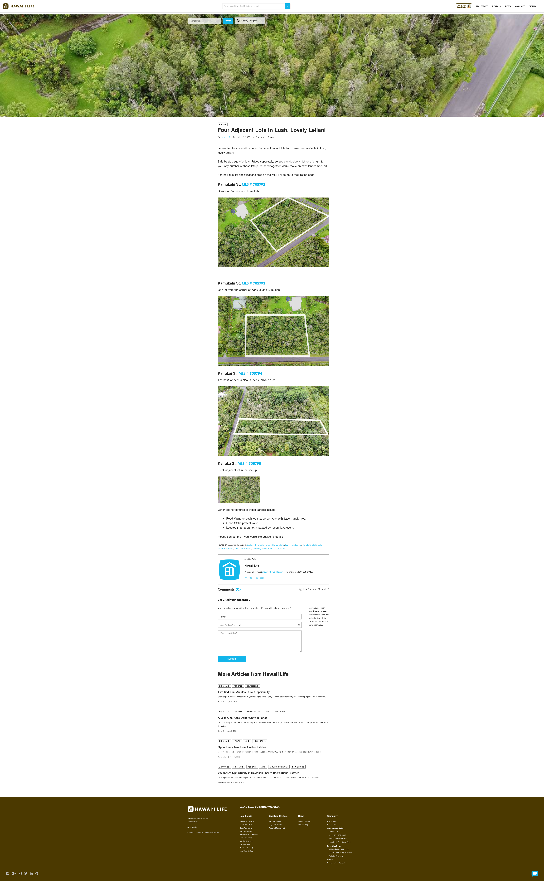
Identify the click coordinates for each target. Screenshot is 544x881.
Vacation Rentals (275, 821)
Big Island (251, 545)
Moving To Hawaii (279, 767)
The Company (334, 831)
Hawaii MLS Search (247, 821)
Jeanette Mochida (224, 783)
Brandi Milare (222, 757)
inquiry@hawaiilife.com (272, 572)
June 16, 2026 (232, 702)
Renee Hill (221, 702)
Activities (224, 767)
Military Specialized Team (339, 849)
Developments (245, 844)
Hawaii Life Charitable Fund (339, 842)
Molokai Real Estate (247, 841)
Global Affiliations (336, 856)
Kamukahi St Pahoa (242, 548)
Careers (330, 859)
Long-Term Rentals (275, 825)
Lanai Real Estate (246, 838)
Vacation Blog (303, 825)
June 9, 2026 (232, 731)
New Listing (296, 545)
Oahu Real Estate (246, 828)
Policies (216, 832)
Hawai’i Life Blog (304, 821)
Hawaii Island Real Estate (249, 834)
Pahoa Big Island (259, 548)
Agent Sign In (191, 827)
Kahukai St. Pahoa (225, 548)
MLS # (253, 184)
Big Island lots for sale (312, 545)
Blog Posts (259, 578)
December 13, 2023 (241, 137)
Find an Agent (332, 821)
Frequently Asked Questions (337, 863)
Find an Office (193, 822)
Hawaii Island (278, 545)
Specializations (334, 846)
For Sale (260, 545)
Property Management (277, 828)
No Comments (259, 137)
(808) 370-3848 (304, 572)
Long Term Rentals (246, 851)
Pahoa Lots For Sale (276, 548)
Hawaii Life (226, 137)
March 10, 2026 (238, 783)
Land (287, 545)
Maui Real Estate (246, 831)
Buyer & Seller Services (338, 838)
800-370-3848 (270, 807)
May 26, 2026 (235, 757)
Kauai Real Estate (246, 825)
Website (248, 578)
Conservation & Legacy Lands (340, 852)
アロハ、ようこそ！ (247, 848)
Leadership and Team (337, 835)
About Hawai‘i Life (335, 828)
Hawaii (222, 124)
